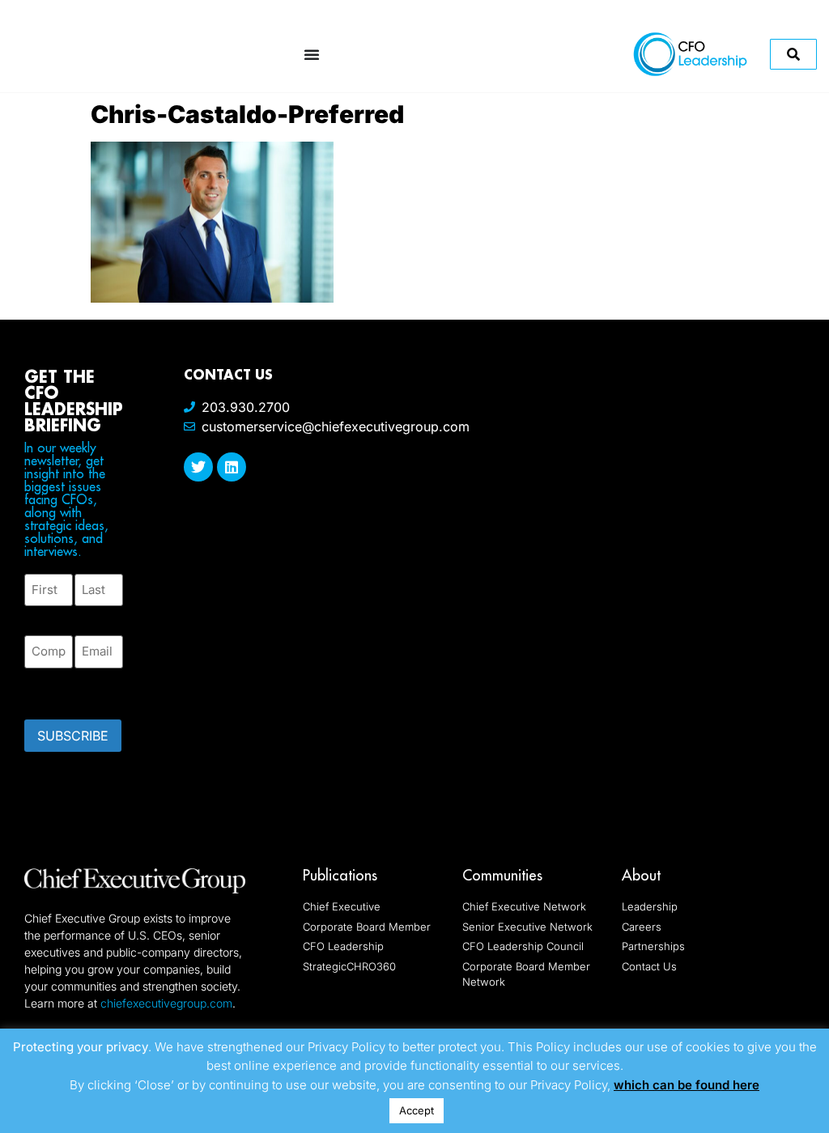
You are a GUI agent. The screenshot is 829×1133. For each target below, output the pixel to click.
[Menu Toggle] (312, 54)
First (37, 615)
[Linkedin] (231, 467)
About (641, 875)
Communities (502, 875)
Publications (340, 875)
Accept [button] (416, 1110)
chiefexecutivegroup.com (166, 1003)
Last (86, 615)
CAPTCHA (56, 688)
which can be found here (686, 1085)
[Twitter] (198, 467)
